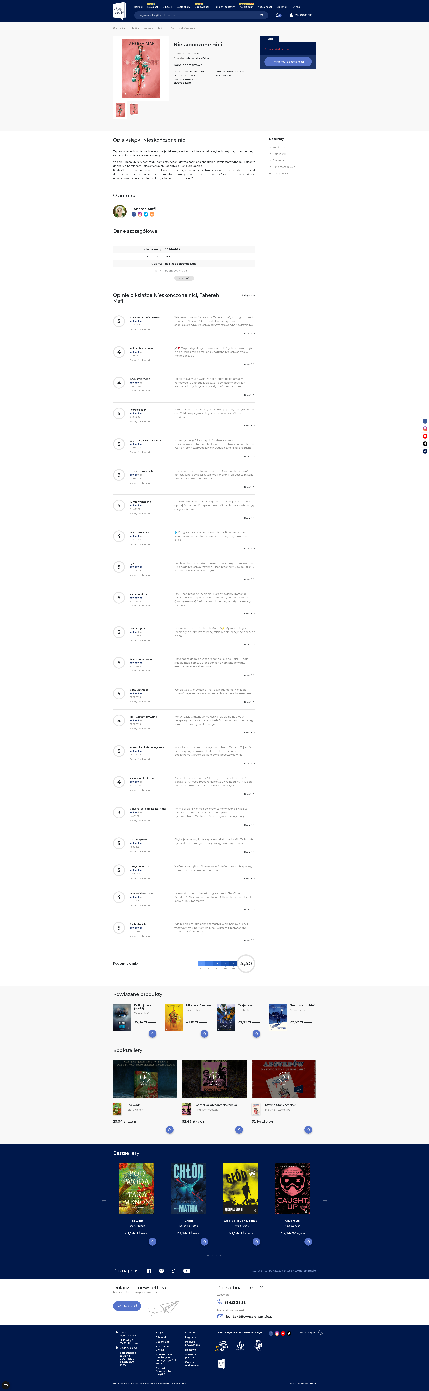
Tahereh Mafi (193, 53)
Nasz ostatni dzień (303, 1005)
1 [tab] (208, 1255)
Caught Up (292, 1221)
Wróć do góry (307, 1332)
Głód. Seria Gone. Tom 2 (240, 1221)
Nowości (152, 6)
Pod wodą (134, 1105)
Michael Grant (240, 1225)
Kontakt (190, 1332)
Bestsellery (183, 6)
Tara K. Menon (135, 1109)
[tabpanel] (137, 1202)
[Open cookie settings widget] (6, 1385)
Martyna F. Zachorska (277, 1109)
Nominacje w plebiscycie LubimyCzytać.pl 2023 (166, 1359)
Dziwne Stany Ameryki (280, 1105)
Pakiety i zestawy (224, 6)
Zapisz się (125, 1306)
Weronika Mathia (188, 1225)
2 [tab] (210, 1255)
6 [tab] (221, 1255)
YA (172, 28)
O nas (296, 6)
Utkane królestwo (198, 1005)
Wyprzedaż (246, 6)
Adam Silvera (297, 1010)
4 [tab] (216, 1255)
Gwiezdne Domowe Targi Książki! (165, 1371)
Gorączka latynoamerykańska (216, 1105)
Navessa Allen (292, 1225)
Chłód (189, 1221)
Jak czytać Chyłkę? (162, 1348)
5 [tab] (218, 1255)
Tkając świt (246, 1005)
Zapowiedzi (202, 6)
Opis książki (279, 153)
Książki (138, 6)
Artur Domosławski (207, 1109)
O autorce (278, 160)
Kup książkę (279, 147)
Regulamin (191, 1337)
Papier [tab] (269, 38)
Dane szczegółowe (284, 166)
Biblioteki (282, 6)
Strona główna (120, 28)
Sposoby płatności (191, 1356)
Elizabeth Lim (246, 1010)
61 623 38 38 (235, 1303)
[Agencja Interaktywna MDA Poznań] (313, 1383)
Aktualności (265, 6)
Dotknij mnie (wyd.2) (142, 1007)
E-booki (167, 6)
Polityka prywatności (192, 1343)
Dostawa (190, 1349)
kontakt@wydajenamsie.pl (249, 1317)
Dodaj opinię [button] (248, 295)
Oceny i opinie (281, 173)
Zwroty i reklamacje (192, 1364)
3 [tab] (213, 1255)
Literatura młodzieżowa (155, 28)
